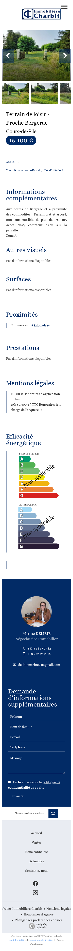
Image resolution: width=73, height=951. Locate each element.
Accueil (10, 161)
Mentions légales (58, 909)
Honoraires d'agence (39, 914)
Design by (41, 926)
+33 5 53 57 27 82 (39, 648)
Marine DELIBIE (36, 633)
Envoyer (18, 796)
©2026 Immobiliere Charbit (22, 909)
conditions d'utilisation (41, 940)
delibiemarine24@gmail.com (39, 665)
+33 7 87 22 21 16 (39, 654)
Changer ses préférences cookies (38, 920)
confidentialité (17, 940)
